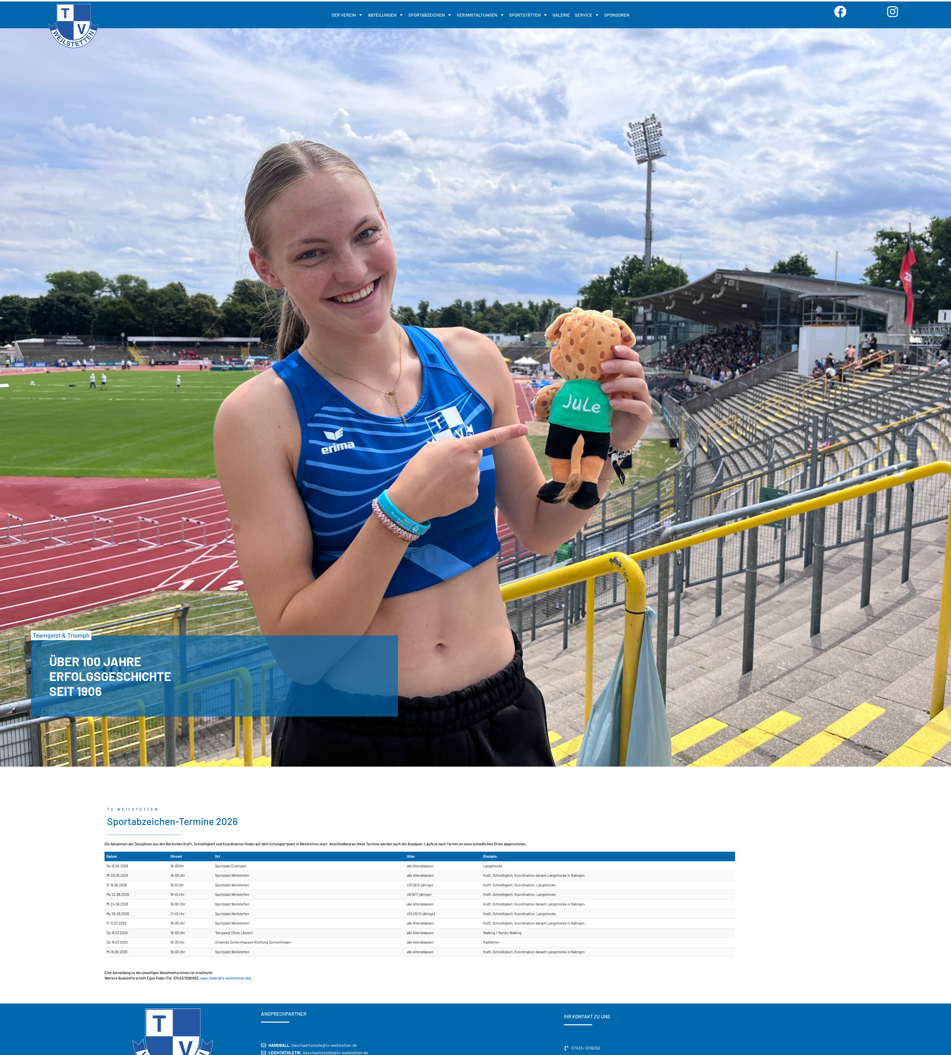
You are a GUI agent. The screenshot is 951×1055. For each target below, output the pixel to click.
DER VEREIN (344, 15)
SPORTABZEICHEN (426, 15)
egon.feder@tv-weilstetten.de (224, 978)
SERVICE (583, 15)
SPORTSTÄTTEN (525, 15)
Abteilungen (382, 15)
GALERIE (561, 15)
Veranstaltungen (477, 15)
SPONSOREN (616, 15)
